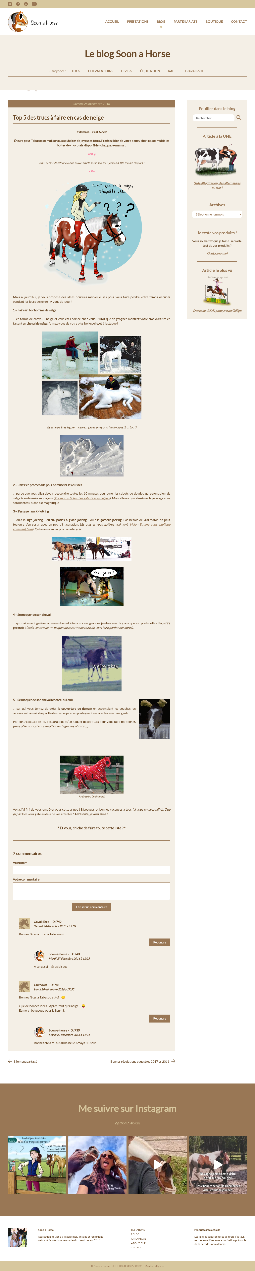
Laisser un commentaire (91, 907)
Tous (76, 71)
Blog (161, 21)
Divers (126, 71)
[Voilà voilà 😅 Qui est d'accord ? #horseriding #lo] (218, 1165)
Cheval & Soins (100, 71)
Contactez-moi (217, 253)
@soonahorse (127, 1123)
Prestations (137, 21)
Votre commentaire (26, 879)
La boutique (138, 1243)
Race (172, 71)
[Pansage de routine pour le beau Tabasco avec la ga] (157, 1165)
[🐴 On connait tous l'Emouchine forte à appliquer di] (37, 1165)
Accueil (112, 21)
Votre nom (20, 862)
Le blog (134, 1234)
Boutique (214, 21)
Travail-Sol (194, 71)
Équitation (150, 71)
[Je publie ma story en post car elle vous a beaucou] (97, 1165)
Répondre (159, 942)
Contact (239, 21)
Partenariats (185, 21)
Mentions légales (154, 1266)
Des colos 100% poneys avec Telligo (217, 310)
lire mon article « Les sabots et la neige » (82, 498)
